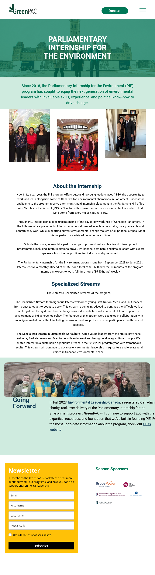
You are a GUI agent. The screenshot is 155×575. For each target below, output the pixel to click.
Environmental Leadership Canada (94, 402)
